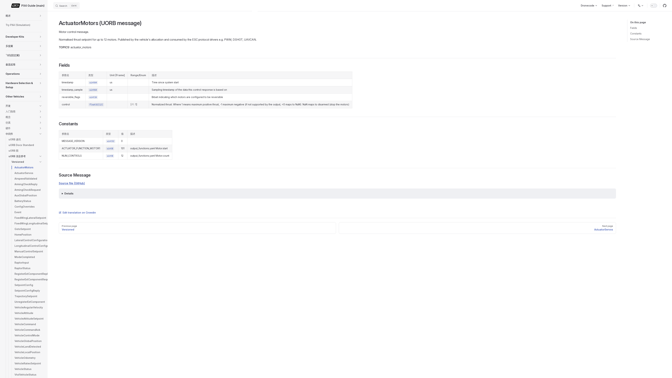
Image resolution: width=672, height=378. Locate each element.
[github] (665, 5)
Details (69, 193)
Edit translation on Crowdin (79, 212)
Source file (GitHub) (72, 183)
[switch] (653, 6)
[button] (40, 16)
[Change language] (641, 5)
